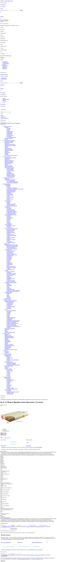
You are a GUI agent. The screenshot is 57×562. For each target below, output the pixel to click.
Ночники (9, 226)
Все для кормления (7, 299)
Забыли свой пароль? (5, 118)
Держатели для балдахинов (10, 144)
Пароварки (9, 305)
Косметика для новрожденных (10, 282)
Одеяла (6, 147)
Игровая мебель (10, 198)
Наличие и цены (6, 99)
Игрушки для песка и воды (12, 388)
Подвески (7, 339)
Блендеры (9, 307)
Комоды (6, 139)
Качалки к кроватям (11, 229)
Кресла (8, 199)
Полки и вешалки (10, 196)
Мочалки (9, 279)
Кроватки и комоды (7, 126)
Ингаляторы (9, 257)
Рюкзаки (8, 373)
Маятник (9, 128)
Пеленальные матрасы (11, 190)
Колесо (8, 130)
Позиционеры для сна (9, 150)
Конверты (6, 350)
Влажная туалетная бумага (12, 254)
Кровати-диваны (10, 135)
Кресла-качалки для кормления (11, 300)
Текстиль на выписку (9, 361)
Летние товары (8, 377)
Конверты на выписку (11, 362)
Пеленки (6, 153)
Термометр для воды (11, 278)
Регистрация (2, 4)
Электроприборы (8, 224)
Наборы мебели (10, 194)
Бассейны (9, 385)
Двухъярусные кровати (11, 137)
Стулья (8, 197)
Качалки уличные (10, 387)
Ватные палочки (10, 251)
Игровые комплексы (11, 379)
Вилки (8, 315)
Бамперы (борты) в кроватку (10, 145)
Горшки (8, 268)
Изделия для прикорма (11, 310)
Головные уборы (8, 354)
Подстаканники (10, 169)
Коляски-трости (8, 163)
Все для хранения (8, 200)
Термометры (9, 258)
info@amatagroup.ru (4, 74)
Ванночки (9, 272)
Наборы (6, 331)
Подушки (7, 146)
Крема (8, 287)
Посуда (6, 309)
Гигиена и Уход (7, 243)
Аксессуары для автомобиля (12, 182)
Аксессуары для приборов (12, 248)
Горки (8, 383)
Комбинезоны (9, 357)
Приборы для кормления (9, 301)
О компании (5, 61)
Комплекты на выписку (11, 363)
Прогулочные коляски (9, 162)
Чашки (8, 316)
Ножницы (9, 259)
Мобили (6, 338)
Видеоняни (9, 207)
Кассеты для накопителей (12, 246)
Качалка (8, 129)
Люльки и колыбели (9, 138)
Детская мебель (8, 184)
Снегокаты (9, 390)
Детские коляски (7, 156)
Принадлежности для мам (10, 332)
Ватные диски (10, 252)
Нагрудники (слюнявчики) (10, 328)
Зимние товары (8, 389)
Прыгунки (9, 218)
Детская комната (7, 183)
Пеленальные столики (11, 189)
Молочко (9, 297)
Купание (6, 270)
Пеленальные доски (11, 191)
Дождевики (9, 172)
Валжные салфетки (10, 253)
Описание (2, 517)
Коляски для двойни (9, 161)
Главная (1, 399)
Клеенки (6, 154)
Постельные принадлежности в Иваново (14, 399)
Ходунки (9, 219)
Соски (6, 330)
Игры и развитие (7, 333)
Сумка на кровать (10, 234)
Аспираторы (9, 262)
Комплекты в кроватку (9, 141)
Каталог (5, 399)
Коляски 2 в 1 (7, 158)
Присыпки (9, 288)
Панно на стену (10, 231)
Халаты (8, 276)
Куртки (8, 360)
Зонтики (8, 171)
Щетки (8, 261)
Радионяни (9, 208)
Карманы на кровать (11, 232)
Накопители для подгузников (12, 245)
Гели (8, 294)
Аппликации (9, 241)
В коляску (7, 352)
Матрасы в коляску (10, 174)
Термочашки (9, 319)
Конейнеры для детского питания (13, 320)
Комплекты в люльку (9, 142)
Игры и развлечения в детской (10, 214)
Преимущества (5, 62)
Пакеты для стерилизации (12, 325)
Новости (4, 64)
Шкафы (8, 185)
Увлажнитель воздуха (11, 225)
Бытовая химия (8, 298)
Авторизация (2, 6)
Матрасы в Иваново (26, 399)
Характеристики (8, 517)
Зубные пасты (9, 264)
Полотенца (9, 277)
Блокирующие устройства (12, 211)
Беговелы (9, 378)
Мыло (8, 283)
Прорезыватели (10, 255)
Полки (8, 240)
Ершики (8, 327)
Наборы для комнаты (11, 237)
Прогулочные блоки (9, 166)
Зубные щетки (10, 263)
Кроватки (7, 127)
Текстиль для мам (8, 368)
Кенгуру (8, 371)
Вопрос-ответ (5, 65)
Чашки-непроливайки (11, 317)
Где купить (5, 66)
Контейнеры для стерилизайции (13, 326)
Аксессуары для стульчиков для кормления (15, 188)
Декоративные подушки (11, 235)
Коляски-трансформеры (9, 160)
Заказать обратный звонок (37, 542)
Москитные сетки (10, 173)
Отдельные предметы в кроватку (11, 155)
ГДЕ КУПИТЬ (39, 447)
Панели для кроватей (11, 239)
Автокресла (7, 178)
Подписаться (19, 542)
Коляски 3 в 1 (7, 159)
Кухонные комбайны (11, 306)
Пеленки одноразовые (11, 267)
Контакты (4, 68)
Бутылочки (7, 329)
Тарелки (8, 313)
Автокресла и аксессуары (9, 177)
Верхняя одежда (8, 355)
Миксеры (9, 308)
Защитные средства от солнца (12, 291)
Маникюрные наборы (11, 266)
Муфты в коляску (10, 168)
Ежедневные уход (8, 249)
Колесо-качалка (10, 131)
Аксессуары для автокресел (10, 179)
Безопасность (7, 206)
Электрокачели (10, 193)
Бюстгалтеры (9, 369)
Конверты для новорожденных (13, 359)
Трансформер (9, 132)
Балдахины (7, 143)
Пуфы (8, 236)
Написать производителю (6, 542)
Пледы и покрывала (9, 149)
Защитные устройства (11, 212)
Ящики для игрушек (11, 204)
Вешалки (9, 238)
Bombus (4, 432)
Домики (8, 382)
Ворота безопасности (11, 210)
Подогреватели (10, 302)
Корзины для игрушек (11, 203)
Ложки (8, 314)
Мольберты (9, 223)
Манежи (8, 186)
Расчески (9, 260)
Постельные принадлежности (9, 140)
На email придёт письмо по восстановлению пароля (10, 123)
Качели (8, 220)
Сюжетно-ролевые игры (9, 345)
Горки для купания (10, 280)
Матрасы (6, 151)
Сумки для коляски (10, 170)
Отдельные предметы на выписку (13, 364)
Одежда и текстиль (7, 353)
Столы (8, 195)
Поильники (9, 311)
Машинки (7, 334)
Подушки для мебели (11, 242)
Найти (21, 10)
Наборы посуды (10, 318)
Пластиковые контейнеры (12, 205)
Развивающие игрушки (9, 337)
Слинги (8, 372)
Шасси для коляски (8, 165)
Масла (8, 286)
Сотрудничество (6, 63)
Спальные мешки (8, 148)
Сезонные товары (7, 376)
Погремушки (7, 340)
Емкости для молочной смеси (12, 323)
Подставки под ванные (11, 273)
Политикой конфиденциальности (9, 526)
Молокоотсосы (10, 304)
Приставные (9, 134)
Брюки (8, 358)
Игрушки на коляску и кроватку (11, 349)
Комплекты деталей (11, 230)
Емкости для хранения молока (13, 321)
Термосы (8, 312)
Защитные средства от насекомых (13, 290)
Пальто (8, 356)
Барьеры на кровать (11, 209)
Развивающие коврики (9, 336)
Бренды (4, 98)
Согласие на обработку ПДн (23, 546)
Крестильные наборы (9, 365)
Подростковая (9, 133)
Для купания (9, 285)
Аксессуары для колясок (9, 167)
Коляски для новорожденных (10, 157)
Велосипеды (9, 380)
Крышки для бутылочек (11, 322)
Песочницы (9, 384)
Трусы (8, 374)
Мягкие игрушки (8, 335)
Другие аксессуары (10, 176)
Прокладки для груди (11, 250)
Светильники (9, 227)
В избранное (28, 445)
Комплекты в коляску (11, 175)
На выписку (7, 351)
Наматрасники (7, 152)
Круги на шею (10, 275)
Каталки (8, 222)
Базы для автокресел (11, 180)
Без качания (9, 136)
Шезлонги (9, 192)
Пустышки (9, 256)
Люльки (6, 164)
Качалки (8, 221)
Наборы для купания (11, 281)
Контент (4, 100)
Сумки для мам (10, 370)
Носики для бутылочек (11, 324)
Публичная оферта (36, 546)
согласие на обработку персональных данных (35, 526)
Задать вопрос (3, 445)
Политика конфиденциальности (8, 546)
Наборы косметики (10, 289)
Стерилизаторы (10, 303)
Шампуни (9, 284)
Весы (8, 265)
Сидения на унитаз (10, 269)
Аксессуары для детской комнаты (11, 228)
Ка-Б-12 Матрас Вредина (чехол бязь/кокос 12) (39, 399)
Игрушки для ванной (11, 274)
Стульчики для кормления (12, 187)
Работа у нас (5, 67)
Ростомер (9, 233)
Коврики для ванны (11, 271)
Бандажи (8, 375)
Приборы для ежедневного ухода (11, 244)
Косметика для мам (8, 292)
